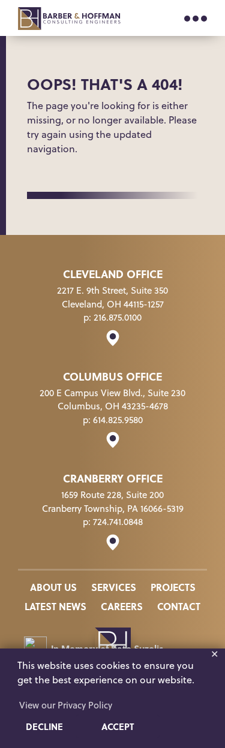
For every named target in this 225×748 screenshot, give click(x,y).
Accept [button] (117, 726)
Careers (122, 606)
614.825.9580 (118, 420)
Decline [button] (44, 726)
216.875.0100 (118, 317)
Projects (173, 587)
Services (113, 587)
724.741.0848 (118, 521)
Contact (178, 606)
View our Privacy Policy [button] (65, 705)
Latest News (55, 606)
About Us (53, 587)
